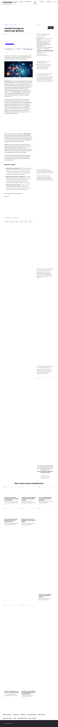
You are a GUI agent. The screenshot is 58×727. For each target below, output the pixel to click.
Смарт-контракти (47, 41)
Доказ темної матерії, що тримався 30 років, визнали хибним (29, 520)
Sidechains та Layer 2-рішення (42, 35)
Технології (41, 1)
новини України (45, 50)
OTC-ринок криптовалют (43, 34)
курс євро (46, 48)
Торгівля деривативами (43, 42)
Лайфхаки (21, 1)
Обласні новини (7, 714)
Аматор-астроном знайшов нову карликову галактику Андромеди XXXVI (28, 692)
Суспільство (49, 1)
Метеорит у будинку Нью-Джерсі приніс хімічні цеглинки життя (11, 520)
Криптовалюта (28, 1)
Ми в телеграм (32, 718)
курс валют (41, 47)
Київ (39, 40)
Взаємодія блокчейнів (40, 37)
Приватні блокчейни (40, 41)
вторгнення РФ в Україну (44, 44)
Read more (45, 68)
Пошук (38, 25)
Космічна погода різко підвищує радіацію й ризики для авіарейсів (11, 499)
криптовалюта (41, 45)
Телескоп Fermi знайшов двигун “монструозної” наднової (45, 595)
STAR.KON (7, 2)
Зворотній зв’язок (22, 718)
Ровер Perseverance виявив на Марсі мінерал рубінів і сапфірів (28, 499)
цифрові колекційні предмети (43, 55)
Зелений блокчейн (50, 38)
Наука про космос (31, 714)
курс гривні (49, 47)
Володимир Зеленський (41, 38)
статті (11, 91)
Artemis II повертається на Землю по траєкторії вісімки (11, 692)
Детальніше (45, 476)
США (54, 1)
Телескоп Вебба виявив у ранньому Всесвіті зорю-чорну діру (45, 499)
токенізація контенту (41, 54)
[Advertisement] (18, 124)
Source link (6, 196)
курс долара (40, 48)
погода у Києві (40, 52)
